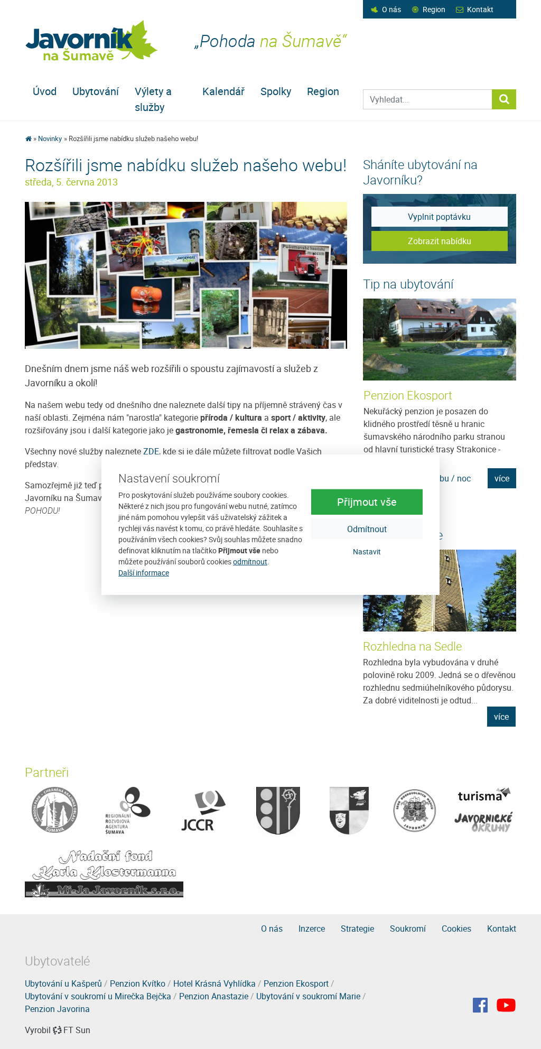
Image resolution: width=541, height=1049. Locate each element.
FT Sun (76, 1030)
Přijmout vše (367, 502)
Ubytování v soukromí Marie (308, 996)
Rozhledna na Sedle (412, 646)
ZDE (151, 451)
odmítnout (250, 561)
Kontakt (480, 9)
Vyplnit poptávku (439, 216)
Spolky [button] (275, 91)
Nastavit (367, 551)
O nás (391, 9)
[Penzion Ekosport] (440, 339)
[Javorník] (506, 1005)
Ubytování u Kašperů (63, 983)
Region (434, 9)
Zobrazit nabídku (439, 241)
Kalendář (223, 91)
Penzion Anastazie (213, 996)
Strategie (357, 928)
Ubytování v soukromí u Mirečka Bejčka (98, 996)
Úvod (45, 91)
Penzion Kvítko (137, 983)
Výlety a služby (153, 99)
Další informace (143, 573)
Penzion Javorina (57, 1009)
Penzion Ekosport (407, 395)
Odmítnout (367, 529)
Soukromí (408, 928)
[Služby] (186, 274)
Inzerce (312, 928)
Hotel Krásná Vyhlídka (214, 983)
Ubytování (95, 91)
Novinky (50, 138)
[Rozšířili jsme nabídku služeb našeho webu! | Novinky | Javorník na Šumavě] (92, 40)
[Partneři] (55, 809)
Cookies (456, 928)
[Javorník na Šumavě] (28, 138)
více (502, 478)
